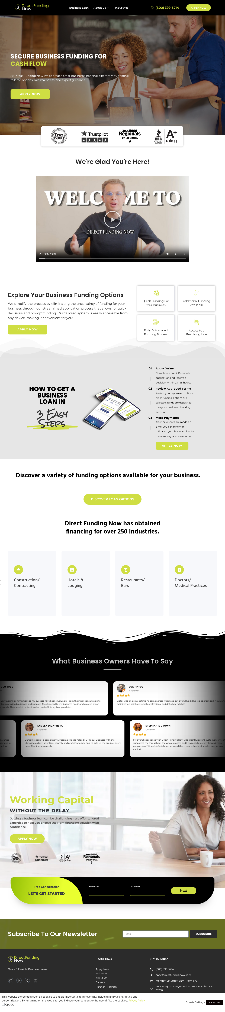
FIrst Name (94, 887)
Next (183, 890)
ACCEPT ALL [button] (214, 1002)
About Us (100, 7)
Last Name (135, 887)
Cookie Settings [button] (195, 1002)
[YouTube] (35, 980)
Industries (121, 7)
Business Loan (79, 7)
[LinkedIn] (19, 980)
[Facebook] (27, 980)
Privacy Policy (136, 1000)
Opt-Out (10, 1004)
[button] (112, 219)
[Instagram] (10, 980)
